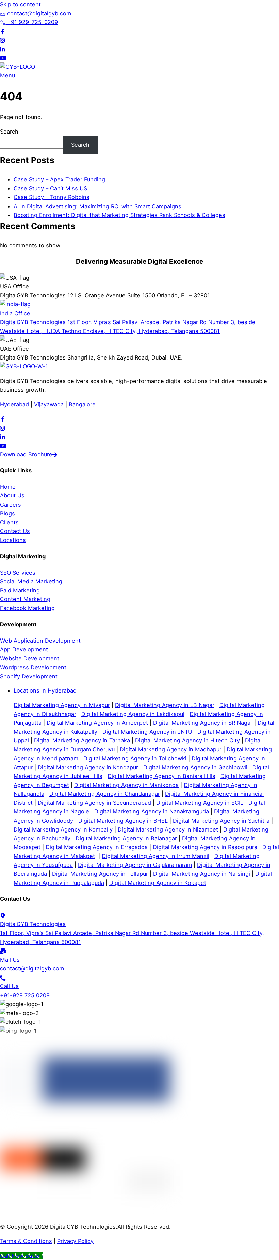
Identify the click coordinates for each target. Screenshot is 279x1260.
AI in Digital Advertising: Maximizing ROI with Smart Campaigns (97, 206)
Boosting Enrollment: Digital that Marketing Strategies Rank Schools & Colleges (119, 215)
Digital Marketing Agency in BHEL (123, 820)
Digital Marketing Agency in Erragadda (97, 847)
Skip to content (20, 4)
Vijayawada (49, 404)
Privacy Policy (75, 1241)
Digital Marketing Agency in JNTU (147, 731)
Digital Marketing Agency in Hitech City (187, 740)
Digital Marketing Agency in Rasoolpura (205, 847)
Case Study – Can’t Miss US (50, 188)
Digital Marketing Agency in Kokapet (157, 882)
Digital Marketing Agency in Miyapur (62, 705)
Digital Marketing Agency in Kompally (63, 829)
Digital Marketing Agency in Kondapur (88, 767)
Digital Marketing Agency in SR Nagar (201, 722)
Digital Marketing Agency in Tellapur (100, 873)
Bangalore (82, 404)
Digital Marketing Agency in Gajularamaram (135, 864)
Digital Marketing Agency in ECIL (199, 802)
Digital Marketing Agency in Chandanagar (104, 793)
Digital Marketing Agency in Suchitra (221, 820)
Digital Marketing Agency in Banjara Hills (161, 776)
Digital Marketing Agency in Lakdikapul (132, 714)
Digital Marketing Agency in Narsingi (201, 873)
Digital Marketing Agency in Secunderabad (94, 802)
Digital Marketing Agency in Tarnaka (81, 740)
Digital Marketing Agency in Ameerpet (96, 722)
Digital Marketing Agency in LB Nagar (164, 705)
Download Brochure (26, 454)
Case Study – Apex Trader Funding (59, 179)
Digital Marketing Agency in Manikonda (126, 785)
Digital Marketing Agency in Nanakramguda (151, 811)
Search (9, 131)
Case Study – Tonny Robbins (51, 197)
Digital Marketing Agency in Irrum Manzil (155, 856)
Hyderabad (14, 404)
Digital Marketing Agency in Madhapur (170, 749)
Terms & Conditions (26, 1241)
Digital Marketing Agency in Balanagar (126, 838)
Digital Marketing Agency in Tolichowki (134, 758)
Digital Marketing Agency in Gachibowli (195, 767)
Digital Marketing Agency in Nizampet (168, 829)
